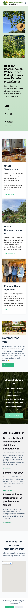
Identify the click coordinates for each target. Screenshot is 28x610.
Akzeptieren (10, 607)
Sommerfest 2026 (13, 472)
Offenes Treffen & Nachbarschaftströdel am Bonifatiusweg (13, 443)
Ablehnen (19, 607)
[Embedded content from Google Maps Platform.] (14, 576)
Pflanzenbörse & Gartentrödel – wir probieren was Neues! (13, 499)
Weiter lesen (7, 469)
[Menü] (25, 3)
